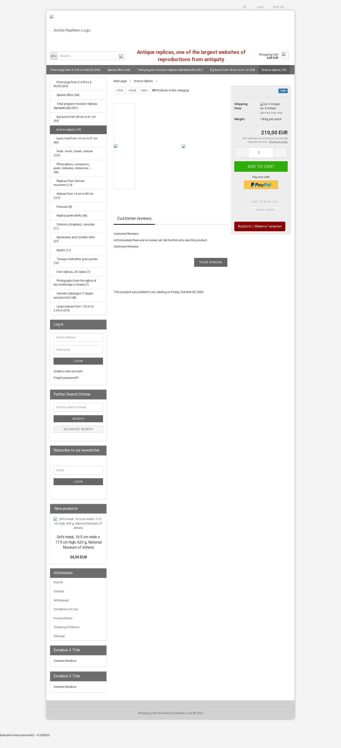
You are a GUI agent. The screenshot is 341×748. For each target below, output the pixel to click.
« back (132, 90)
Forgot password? (66, 377)
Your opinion (210, 262)
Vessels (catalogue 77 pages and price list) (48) (73, 295)
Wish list (278, 7)
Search (78, 418)
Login (259, 7)
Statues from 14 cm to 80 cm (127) (73, 195)
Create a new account (68, 371)
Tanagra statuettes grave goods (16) (76, 261)
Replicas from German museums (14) (69, 183)
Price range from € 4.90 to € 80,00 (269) (75, 70)
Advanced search (78, 429)
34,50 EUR (78, 557)
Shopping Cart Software (154, 713)
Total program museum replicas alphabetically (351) (170, 70)
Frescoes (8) (64, 206)
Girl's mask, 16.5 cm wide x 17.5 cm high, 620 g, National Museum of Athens (78, 542)
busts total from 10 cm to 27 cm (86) (75, 140)
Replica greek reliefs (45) (71, 215)
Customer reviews (134, 218)
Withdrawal (61, 600)
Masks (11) (63, 250)
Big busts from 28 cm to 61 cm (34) (232, 70)
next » (144, 90)
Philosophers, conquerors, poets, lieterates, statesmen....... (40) (73, 168)
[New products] (101, 508)
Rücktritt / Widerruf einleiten (260, 226)
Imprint (58, 582)
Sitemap (59, 636)
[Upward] (328, 741)
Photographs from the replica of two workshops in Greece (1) (75, 282)
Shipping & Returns (67, 627)
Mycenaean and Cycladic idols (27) (74, 239)
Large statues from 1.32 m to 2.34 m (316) (73, 308)
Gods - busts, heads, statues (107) (73, 153)
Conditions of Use (66, 609)
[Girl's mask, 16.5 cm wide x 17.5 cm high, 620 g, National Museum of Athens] (78, 523)
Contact (59, 591)
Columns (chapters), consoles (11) (74, 226)
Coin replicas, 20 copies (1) (73, 271)
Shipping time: (241, 106)
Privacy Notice (63, 618)
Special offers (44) (118, 70)
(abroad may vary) (271, 112)
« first (119, 90)
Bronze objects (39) (274, 70)
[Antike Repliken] (170, 28)
